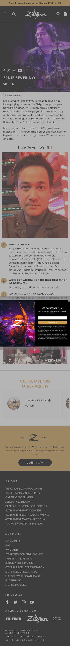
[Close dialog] (68, 301)
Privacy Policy (61, 334)
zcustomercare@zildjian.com (60, 338)
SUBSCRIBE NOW (52, 322)
